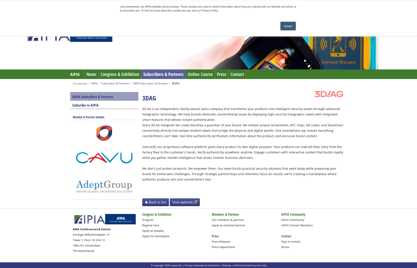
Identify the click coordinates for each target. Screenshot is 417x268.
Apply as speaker (153, 231)
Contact (237, 74)
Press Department (223, 247)
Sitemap (226, 265)
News (91, 74)
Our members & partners (228, 220)
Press (221, 74)
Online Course (200, 74)
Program (148, 220)
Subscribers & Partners (163, 74)
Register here (150, 225)
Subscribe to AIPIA (85, 105)
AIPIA (75, 74)
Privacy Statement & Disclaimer (202, 265)
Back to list (157, 202)
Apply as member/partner (228, 225)
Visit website (183, 202)
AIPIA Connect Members (297, 225)
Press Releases (221, 241)
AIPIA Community (292, 220)
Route (285, 247)
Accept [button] (288, 26)
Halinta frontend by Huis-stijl (250, 265)
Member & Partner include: (89, 117)
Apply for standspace (155, 236)
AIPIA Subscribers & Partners (150, 83)
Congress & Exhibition (120, 74)
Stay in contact (290, 241)
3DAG (176, 83)
